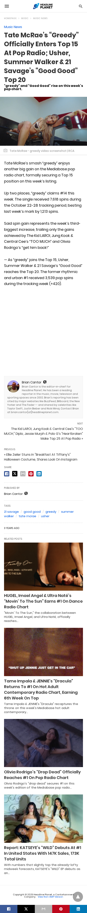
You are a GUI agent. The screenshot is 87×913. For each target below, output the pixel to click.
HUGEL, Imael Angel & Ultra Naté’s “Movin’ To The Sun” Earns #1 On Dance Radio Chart (43, 601)
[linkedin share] (39, 473)
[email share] (22, 473)
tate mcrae (27, 516)
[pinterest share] (31, 473)
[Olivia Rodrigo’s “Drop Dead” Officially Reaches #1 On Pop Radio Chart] (43, 743)
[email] (43, 909)
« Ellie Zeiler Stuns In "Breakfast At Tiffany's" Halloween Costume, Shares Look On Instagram (40, 457)
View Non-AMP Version (50, 896)
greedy (51, 511)
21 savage (11, 511)
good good (32, 511)
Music (25, 18)
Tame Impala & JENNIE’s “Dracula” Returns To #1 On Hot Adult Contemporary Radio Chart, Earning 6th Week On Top (41, 689)
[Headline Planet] (43, 6)
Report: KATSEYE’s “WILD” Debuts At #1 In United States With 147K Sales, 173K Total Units (42, 853)
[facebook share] (6, 473)
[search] (80, 6)
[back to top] (78, 897)
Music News (40, 18)
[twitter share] (14, 473)
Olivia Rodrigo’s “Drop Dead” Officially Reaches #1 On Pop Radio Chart (42, 774)
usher (45, 516)
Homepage (10, 18)
